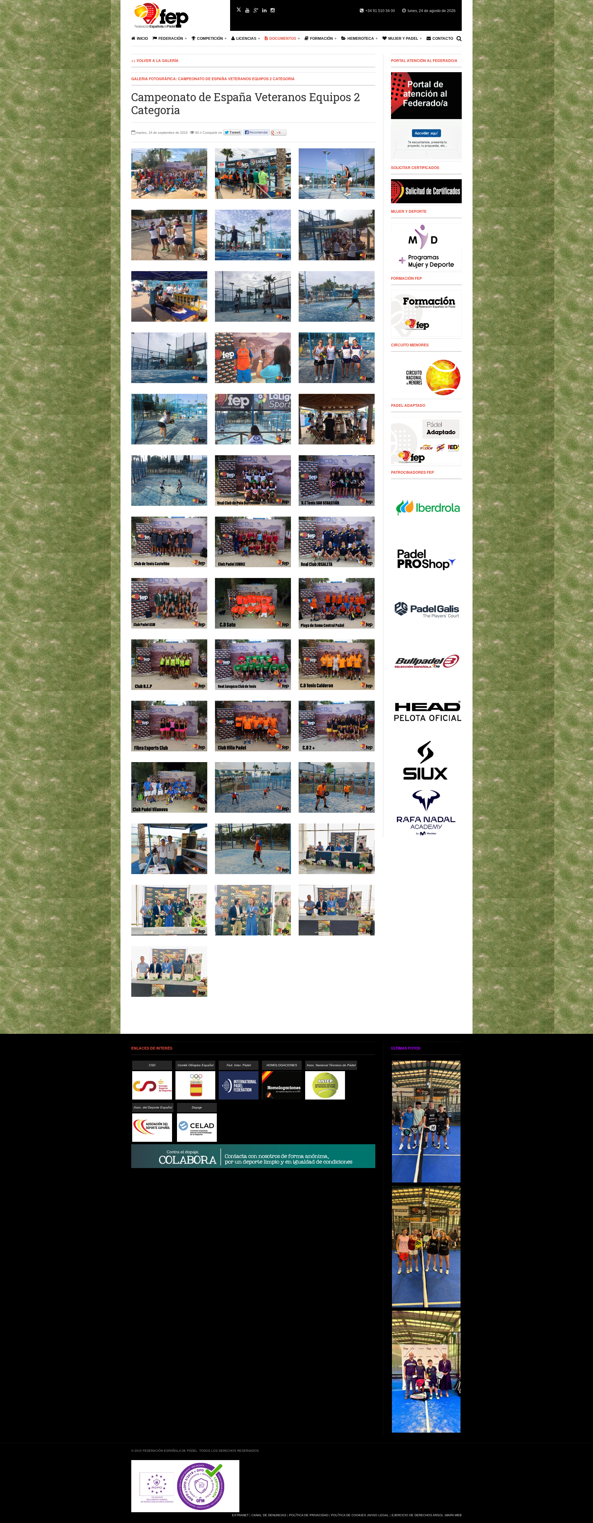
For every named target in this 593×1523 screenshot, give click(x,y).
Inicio (142, 38)
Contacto (442, 38)
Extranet (240, 1515)
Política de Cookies (348, 1515)
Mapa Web (453, 1515)
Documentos (282, 38)
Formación (321, 38)
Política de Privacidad (308, 1515)
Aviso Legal (378, 1515)
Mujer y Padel (403, 38)
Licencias (246, 38)
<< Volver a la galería (155, 60)
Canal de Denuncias (268, 1515)
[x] (238, 9)
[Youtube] (247, 10)
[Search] (459, 38)
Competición (210, 38)
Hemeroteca (360, 38)
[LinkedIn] (264, 10)
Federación (170, 38)
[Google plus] (256, 10)
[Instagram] (273, 10)
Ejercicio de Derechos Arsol (418, 1515)
